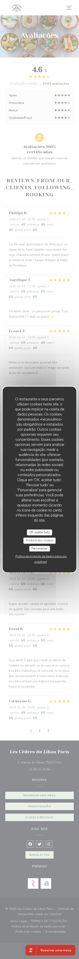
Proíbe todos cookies (39, 540)
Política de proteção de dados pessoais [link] (41, 556)
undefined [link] (40, 562)
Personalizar (39, 549)
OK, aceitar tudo (39, 532)
